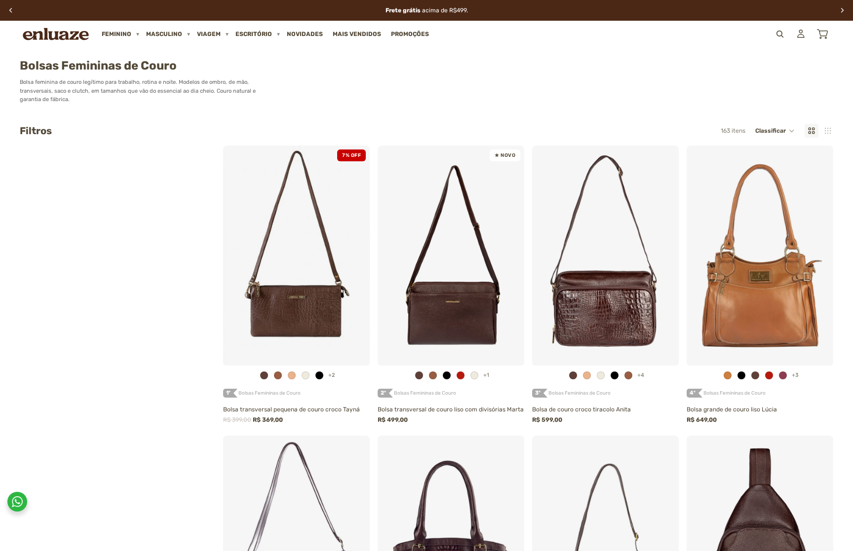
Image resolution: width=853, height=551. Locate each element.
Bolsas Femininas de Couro (269, 393)
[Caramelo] (728, 375)
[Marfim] (305, 375)
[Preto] (319, 375)
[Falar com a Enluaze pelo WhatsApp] (17, 502)
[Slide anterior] (238, 255)
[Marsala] (783, 375)
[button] (775, 131)
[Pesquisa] (780, 34)
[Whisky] (278, 375)
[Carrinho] (822, 34)
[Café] (264, 375)
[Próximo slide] (355, 255)
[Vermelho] (460, 375)
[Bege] (292, 375)
